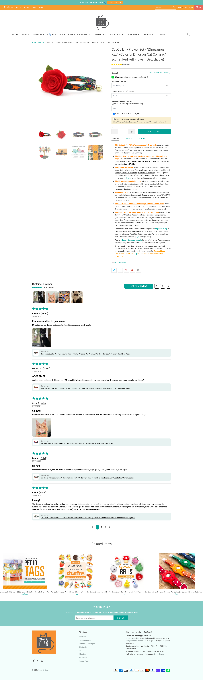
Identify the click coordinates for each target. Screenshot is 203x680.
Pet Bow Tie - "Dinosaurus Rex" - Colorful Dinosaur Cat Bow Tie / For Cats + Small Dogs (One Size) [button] (77, 443)
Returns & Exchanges (87, 644)
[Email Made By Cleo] (12, 7)
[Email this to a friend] (138, 270)
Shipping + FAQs (85, 640)
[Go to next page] (110, 527)
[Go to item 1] (39, 297)
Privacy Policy (84, 661)
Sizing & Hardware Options (159, 73)
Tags (137, 237)
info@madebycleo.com (134, 641)
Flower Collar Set (121, 262)
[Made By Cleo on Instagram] (8, 7)
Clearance (148, 34)
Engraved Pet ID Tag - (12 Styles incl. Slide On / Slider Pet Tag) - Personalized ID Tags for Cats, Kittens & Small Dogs (25, 571)
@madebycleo (158, 654)
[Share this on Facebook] (120, 270)
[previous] (36, 85)
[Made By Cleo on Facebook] (4, 7)
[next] (105, 85)
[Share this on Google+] (132, 270)
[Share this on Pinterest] (126, 270)
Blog (41, 7)
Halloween (133, 34)
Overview (115, 139)
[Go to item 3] (64, 297)
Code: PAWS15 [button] (115, 3)
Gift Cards (83, 647)
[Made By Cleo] (101, 22)
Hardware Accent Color (127, 102)
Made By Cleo (43, 670)
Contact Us (20, 7)
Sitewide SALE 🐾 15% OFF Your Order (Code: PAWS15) (61, 34)
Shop (24, 34)
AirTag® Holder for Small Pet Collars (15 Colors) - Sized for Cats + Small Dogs (177, 571)
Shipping (142, 139)
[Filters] (162, 286)
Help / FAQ (32, 7)
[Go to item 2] (52, 297)
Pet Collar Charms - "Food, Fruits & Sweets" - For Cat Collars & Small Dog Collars (75, 571)
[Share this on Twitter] (114, 270)
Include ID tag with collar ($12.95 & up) (131, 119)
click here (127, 178)
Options (129, 139)
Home (15, 34)
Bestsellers (100, 34)
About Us (82, 654)
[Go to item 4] (77, 297)
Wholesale (83, 658)
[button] (116, 65)
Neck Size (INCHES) (118, 81)
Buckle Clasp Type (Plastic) (123, 91)
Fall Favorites (117, 34)
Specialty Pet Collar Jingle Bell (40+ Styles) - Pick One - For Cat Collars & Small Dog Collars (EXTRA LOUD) (126, 571)
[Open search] (156, 286)
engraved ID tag (161, 229)
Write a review (139, 286)
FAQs (136, 254)
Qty (112, 127)
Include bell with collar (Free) (128, 114)
